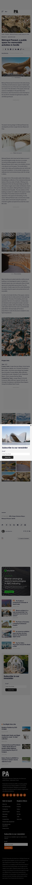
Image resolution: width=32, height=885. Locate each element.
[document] (16, 442)
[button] (31, 425)
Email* (3, 451)
